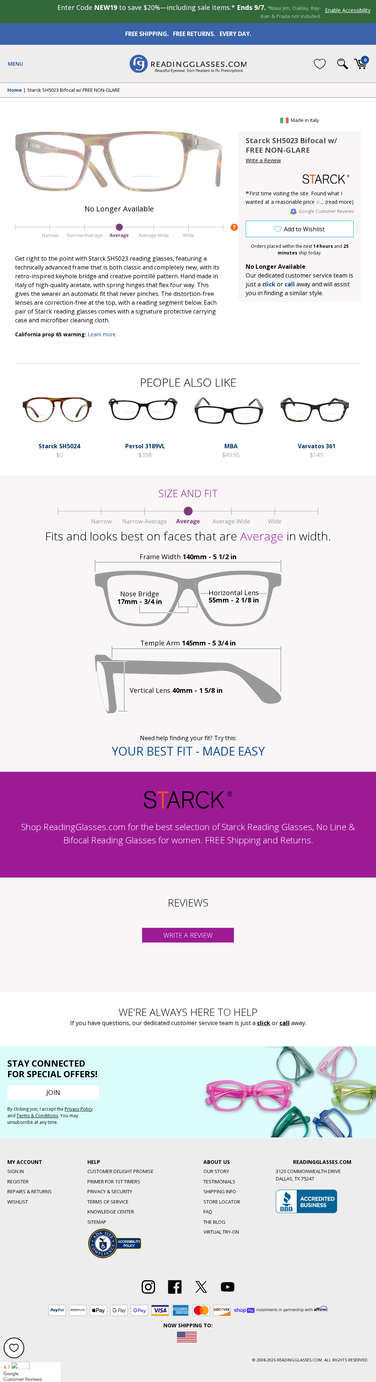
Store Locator (221, 1201)
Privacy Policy (79, 1109)
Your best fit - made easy (188, 751)
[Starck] (326, 179)
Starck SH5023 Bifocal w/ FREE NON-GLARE (73, 90)
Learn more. (102, 334)
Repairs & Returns (29, 1191)
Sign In (15, 1171)
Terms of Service (108, 1201)
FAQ (207, 1211)
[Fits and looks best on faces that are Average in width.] (119, 238)
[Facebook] (175, 1294)
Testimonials (219, 1181)
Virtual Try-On (221, 1232)
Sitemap (96, 1222)
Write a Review (263, 160)
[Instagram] (148, 1294)
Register (18, 1181)
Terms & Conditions (37, 1116)
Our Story (216, 1171)
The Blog (214, 1222)
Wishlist (17, 1201)
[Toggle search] (342, 64)
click (263, 1023)
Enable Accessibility (347, 10)
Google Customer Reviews (326, 211)
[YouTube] (227, 1294)
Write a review (188, 935)
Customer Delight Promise (120, 1171)
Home (14, 90)
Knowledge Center (110, 1211)
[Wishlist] (320, 63)
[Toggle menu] (15, 64)
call (290, 284)
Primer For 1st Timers (113, 1181)
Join (53, 1092)
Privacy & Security (109, 1191)
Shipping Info (219, 1191)
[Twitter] (201, 1294)
